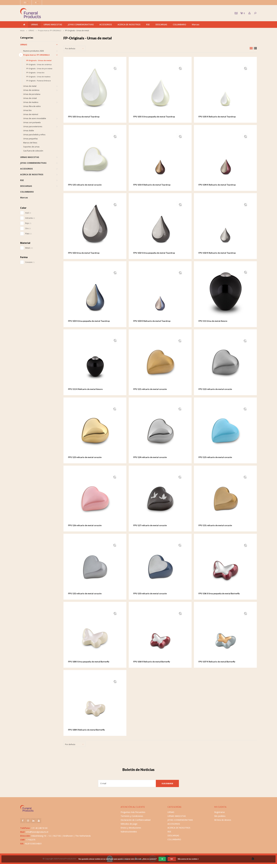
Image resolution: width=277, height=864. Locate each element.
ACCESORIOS (105, 24)
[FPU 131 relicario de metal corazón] (225, 497)
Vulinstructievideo (129, 831)
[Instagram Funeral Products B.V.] (28, 820)
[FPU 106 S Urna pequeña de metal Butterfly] (225, 565)
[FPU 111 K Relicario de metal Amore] (95, 361)
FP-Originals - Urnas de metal (77, 30)
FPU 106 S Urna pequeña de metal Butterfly (219, 593)
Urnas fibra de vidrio (32, 106)
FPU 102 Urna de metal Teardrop (83, 253)
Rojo (28, 223)
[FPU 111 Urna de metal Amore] (225, 293)
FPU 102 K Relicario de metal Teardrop (217, 253)
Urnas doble (28, 130)
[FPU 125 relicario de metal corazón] (225, 429)
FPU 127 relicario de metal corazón (150, 525)
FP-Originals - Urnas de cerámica (39, 64)
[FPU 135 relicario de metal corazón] (95, 156)
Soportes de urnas (31, 146)
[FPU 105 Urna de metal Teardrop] (95, 88)
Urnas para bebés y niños (34, 134)
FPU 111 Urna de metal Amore (213, 321)
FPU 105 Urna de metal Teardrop (83, 116)
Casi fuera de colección (33, 151)
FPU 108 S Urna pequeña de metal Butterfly (88, 661)
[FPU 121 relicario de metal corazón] (160, 361)
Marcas (195, 24)
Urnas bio (27, 110)
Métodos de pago (129, 823)
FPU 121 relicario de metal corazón (150, 389)
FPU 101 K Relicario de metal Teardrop (151, 184)
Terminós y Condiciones (132, 816)
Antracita (30, 218)
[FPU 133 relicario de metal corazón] (160, 565)
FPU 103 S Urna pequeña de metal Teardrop (89, 321)
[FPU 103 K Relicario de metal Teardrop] (160, 293)
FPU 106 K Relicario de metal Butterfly (151, 661)
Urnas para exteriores (32, 126)
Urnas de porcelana (31, 94)
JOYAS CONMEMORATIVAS (81, 24)
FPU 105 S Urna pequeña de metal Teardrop (154, 116)
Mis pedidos (219, 816)
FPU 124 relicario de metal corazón (150, 457)
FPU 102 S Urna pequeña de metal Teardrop (154, 253)
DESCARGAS (161, 24)
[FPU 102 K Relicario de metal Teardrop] (225, 224)
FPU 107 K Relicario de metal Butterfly (217, 661)
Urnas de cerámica (31, 90)
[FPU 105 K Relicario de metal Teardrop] (225, 88)
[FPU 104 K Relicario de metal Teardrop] (225, 156)
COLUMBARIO (179, 24)
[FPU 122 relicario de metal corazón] (225, 361)
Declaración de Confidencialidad (135, 820)
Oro (28, 228)
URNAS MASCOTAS (53, 24)
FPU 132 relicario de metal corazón (85, 593)
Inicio (22, 30)
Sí (162, 859)
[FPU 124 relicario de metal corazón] (160, 429)
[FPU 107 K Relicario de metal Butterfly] (225, 633)
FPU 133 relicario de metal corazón (150, 593)
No (172, 859)
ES (25, 2)
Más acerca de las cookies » (188, 859)
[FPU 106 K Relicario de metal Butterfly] (160, 633)
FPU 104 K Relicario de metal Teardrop (217, 184)
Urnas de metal (29, 86)
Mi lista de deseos (222, 820)
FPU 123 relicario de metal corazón (85, 457)
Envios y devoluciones (131, 827)
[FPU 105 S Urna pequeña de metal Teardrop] (160, 88)
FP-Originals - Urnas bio (35, 72)
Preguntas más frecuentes (133, 812)
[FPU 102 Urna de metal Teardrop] (95, 224)
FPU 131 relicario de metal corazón (215, 525)
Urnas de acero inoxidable (34, 118)
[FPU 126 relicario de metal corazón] (95, 497)
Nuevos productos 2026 (33, 51)
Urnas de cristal (30, 98)
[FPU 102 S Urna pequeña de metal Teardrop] (160, 224)
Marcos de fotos (30, 142)
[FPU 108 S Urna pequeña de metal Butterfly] (95, 633)
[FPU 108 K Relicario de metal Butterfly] (95, 701)
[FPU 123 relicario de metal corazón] (95, 429)
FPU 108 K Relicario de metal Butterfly (86, 729)
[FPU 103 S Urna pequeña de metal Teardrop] (95, 293)
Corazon (29, 262)
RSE (148, 24)
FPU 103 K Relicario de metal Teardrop (151, 321)
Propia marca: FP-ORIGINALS (49, 30)
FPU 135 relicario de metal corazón (85, 184)
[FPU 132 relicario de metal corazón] (95, 565)
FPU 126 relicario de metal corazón (85, 525)
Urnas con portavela (32, 122)
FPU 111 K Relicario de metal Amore (85, 389)
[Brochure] (236, 13)
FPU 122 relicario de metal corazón (215, 389)
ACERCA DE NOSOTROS (129, 24)
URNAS (34, 24)
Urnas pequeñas (30, 138)
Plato (28, 233)
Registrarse (219, 812)
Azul (28, 213)
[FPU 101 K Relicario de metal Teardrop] (160, 156)
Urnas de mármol (30, 114)
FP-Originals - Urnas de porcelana (39, 68)
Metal (29, 248)
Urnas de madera (30, 102)
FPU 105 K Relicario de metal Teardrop (217, 116)
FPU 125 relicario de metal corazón (215, 457)
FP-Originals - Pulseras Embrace (38, 81)
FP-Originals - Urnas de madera (38, 76)
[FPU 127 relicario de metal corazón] (160, 497)
